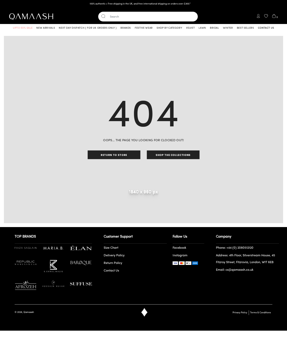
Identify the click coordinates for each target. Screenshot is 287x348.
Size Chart (111, 247)
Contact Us (111, 270)
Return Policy (113, 263)
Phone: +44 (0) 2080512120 (234, 247)
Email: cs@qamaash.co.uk (234, 270)
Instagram (180, 255)
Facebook (179, 247)
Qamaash (28, 312)
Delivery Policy (114, 255)
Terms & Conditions (260, 313)
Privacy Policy (240, 313)
